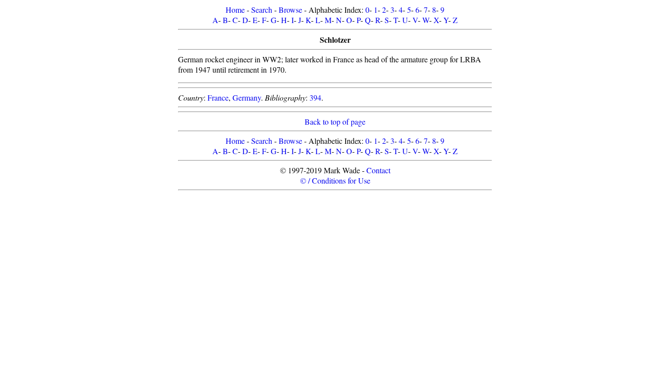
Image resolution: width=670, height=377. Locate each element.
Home (235, 9)
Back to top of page (335, 121)
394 (315, 97)
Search (261, 9)
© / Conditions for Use (335, 180)
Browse (290, 9)
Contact (378, 170)
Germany (246, 97)
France (218, 97)
